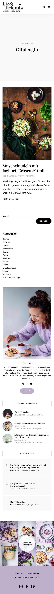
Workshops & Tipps (11, 277)
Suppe (5, 261)
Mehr (27, 391)
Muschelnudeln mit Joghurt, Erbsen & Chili (24, 168)
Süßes (5, 264)
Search (6, 216)
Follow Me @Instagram (27, 543)
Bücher (6, 239)
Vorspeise (7, 274)
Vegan (5, 271)
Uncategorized (9, 268)
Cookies (6, 242)
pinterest (31, 384)
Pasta (21, 176)
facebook (27, 384)
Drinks (5, 245)
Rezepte (30, 176)
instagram (23, 384)
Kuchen (6, 252)
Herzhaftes (9, 176)
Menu (48, 7)
